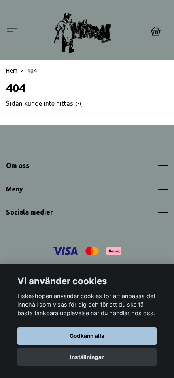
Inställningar (87, 357)
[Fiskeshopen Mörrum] (83, 32)
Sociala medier (29, 212)
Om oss (17, 165)
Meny (14, 189)
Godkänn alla (87, 336)
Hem (11, 70)
